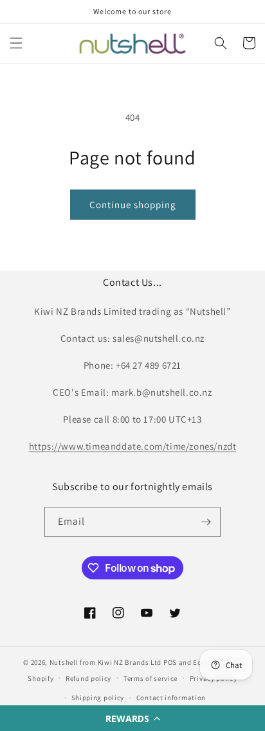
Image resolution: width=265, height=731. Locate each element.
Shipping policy (98, 697)
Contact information (171, 697)
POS (170, 662)
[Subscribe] (206, 522)
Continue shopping (132, 204)
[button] (132, 718)
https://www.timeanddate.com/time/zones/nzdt (133, 446)
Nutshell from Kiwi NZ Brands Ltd (105, 662)
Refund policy (88, 678)
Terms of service (150, 678)
